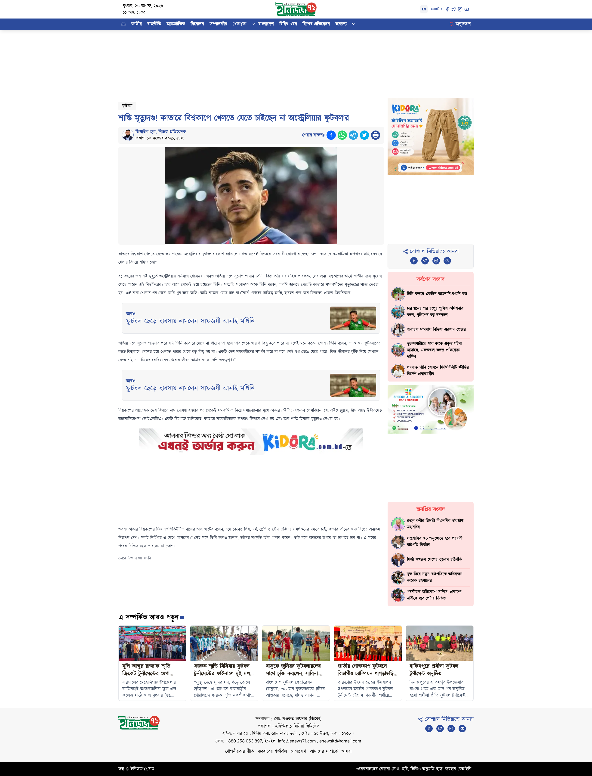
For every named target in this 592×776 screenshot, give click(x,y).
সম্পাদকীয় (218, 24)
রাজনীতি (154, 24)
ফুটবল (127, 106)
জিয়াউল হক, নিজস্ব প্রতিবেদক (161, 132)
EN (424, 9)
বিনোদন (197, 24)
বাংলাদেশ (266, 24)
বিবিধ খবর (288, 24)
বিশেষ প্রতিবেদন (316, 24)
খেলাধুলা (239, 24)
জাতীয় (136, 24)
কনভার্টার (436, 9)
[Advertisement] (257, 62)
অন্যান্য (341, 24)
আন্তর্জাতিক (176, 24)
